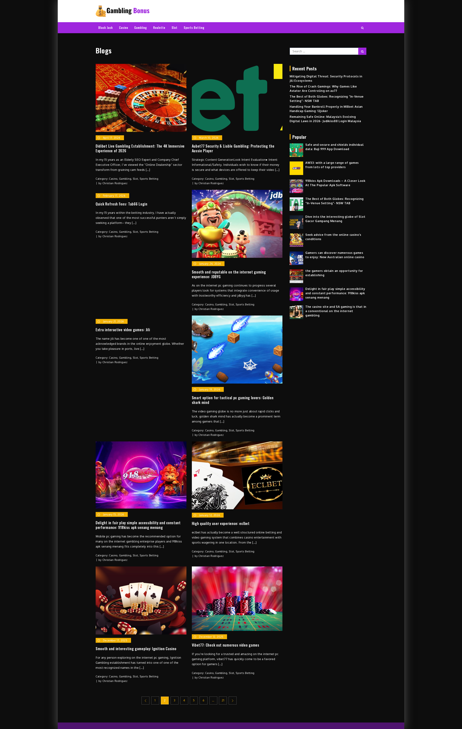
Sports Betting (194, 27)
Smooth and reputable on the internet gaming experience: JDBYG (229, 274)
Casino (123, 27)
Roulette (159, 27)
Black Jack (105, 27)
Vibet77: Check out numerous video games (225, 645)
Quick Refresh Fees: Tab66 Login (121, 204)
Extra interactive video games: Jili (123, 329)
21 (223, 700)
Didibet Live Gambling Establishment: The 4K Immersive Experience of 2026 (140, 148)
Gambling (140, 27)
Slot (174, 27)
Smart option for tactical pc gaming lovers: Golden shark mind (233, 400)
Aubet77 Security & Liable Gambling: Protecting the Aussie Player (233, 148)
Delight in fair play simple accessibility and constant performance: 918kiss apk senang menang (138, 525)
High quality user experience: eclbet (221, 523)
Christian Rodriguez (115, 183)
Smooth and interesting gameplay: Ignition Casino (136, 648)
